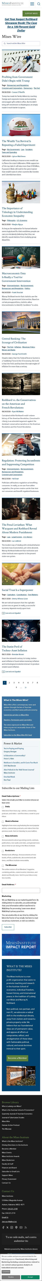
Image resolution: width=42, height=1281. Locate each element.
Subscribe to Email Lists (11, 1172)
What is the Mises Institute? (12, 1141)
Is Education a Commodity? (14, 756)
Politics (27, 289)
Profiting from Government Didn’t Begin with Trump (17, 79)
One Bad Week (9, 777)
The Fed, (10, 347)
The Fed (37, 88)
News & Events (11, 836)
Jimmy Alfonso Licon (20, 599)
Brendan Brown (18, 654)
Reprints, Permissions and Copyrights (18, 720)
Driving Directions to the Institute (15, 1145)
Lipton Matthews (19, 156)
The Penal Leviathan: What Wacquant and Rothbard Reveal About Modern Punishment (19, 529)
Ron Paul (7, 780)
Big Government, (13, 150)
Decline (11, 1277)
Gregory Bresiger (10, 752)
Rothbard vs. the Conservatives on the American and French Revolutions (19, 404)
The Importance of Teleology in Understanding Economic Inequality (17, 212)
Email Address (9, 885)
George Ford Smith (19, 354)
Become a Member (17, 1058)
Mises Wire (6, 1121)
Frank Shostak (17, 293)
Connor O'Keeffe (18, 92)
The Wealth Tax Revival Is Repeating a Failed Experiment (18, 143)
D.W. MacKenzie (10, 766)
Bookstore (10, 851)
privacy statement (12, 921)
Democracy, (28, 88)
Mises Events (7, 1153)
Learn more (26, 909)
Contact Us (6, 1183)
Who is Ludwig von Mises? (11, 1106)
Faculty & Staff (7, 1164)
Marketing (6, 896)
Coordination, (21, 595)
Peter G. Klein (9, 759)
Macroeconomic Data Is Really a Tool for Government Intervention (16, 277)
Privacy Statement (9, 1179)
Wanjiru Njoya (17, 225)
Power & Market (13, 743)
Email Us (5, 1217)
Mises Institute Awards (10, 1156)
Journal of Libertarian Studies (13, 1118)
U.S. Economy (22, 221)
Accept (30, 1277)
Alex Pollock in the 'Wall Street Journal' (19, 770)
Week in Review (11, 821)
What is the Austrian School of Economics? (18, 1110)
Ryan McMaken (18, 412)
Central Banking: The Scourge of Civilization (14, 341)
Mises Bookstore (8, 1160)
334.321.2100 (12, 1209)
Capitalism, (11, 595)
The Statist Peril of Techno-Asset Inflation (14, 649)
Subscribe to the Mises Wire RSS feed (18, 735)
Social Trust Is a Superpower (17, 590)
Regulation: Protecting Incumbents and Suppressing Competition (21, 463)
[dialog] (21, 1267)
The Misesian (11, 865)
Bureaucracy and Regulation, (18, 85)
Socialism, (29, 150)
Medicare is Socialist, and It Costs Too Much (21, 763)
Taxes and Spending (9, 152)
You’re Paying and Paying (14, 749)
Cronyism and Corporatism (12, 475)
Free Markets (33, 595)
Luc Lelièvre (16, 541)
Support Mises (31, 14)
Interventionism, (13, 286)
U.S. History (27, 537)
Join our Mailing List (9, 1222)
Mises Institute (9, 773)
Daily (7, 807)
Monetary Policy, (28, 347)
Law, (22, 150)
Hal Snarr (15, 479)
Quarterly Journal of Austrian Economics (17, 1114)
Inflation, (17, 347)
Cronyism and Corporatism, (12, 88)
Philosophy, (11, 221)
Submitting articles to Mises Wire (16, 715)
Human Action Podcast (11, 1125)
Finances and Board (9, 1168)
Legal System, (17, 537)
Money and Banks (8, 350)
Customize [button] (6, 1272)
